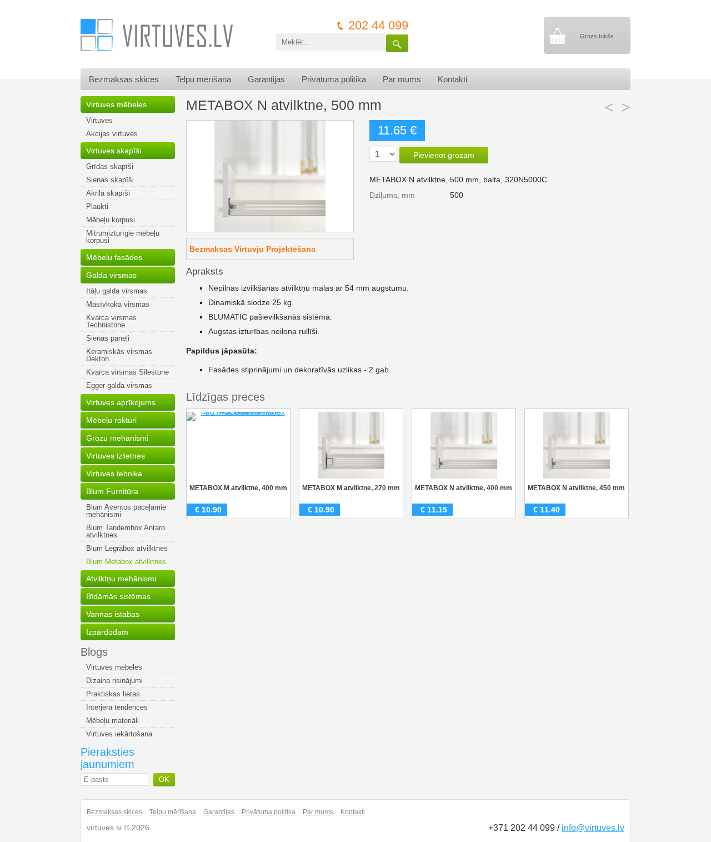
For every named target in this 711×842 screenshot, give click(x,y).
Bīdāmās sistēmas (118, 596)
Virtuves (99, 120)
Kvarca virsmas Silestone (127, 372)
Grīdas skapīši (109, 166)
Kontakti (452, 79)
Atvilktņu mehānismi (121, 578)
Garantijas (266, 79)
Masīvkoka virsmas (117, 304)
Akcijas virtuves (112, 133)
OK (164, 779)
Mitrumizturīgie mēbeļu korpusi (122, 237)
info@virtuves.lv (593, 828)
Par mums (402, 79)
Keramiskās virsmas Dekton (119, 355)
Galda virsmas (111, 275)
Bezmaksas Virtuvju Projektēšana (252, 249)
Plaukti (97, 206)
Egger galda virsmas (119, 385)
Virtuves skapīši (113, 150)
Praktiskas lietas (113, 694)
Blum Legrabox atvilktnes (127, 548)
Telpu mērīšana (203, 79)
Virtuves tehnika (114, 473)
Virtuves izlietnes (115, 455)
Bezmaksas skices (124, 79)
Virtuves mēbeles (116, 104)
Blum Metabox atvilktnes (126, 561)
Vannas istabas (112, 614)
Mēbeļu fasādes (114, 257)
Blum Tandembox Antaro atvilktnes (125, 531)
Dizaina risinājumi (114, 680)
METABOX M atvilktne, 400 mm (238, 488)
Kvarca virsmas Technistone (111, 321)
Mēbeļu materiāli (112, 720)
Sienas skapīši (110, 180)
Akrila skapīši (108, 193)
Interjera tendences (117, 707)
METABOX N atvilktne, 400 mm (463, 488)
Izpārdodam (107, 631)
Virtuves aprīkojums (121, 402)
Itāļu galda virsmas (116, 291)
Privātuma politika (334, 79)
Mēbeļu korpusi (110, 220)
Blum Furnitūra (112, 491)
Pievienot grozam (443, 155)
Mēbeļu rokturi (111, 420)
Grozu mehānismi (117, 438)
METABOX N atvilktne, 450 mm (576, 488)
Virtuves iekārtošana (119, 734)
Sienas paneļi (107, 338)
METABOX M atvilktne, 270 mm (351, 488)
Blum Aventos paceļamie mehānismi (126, 511)
